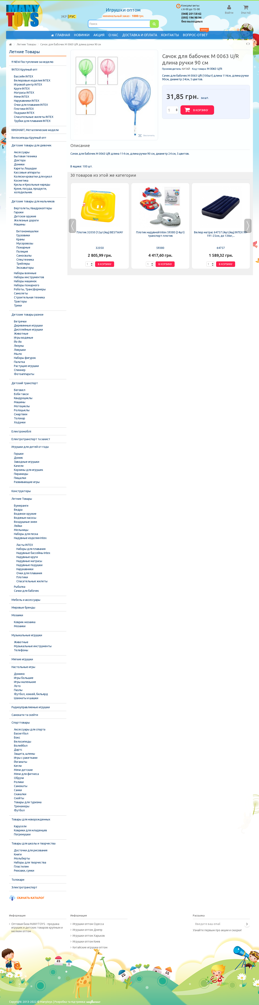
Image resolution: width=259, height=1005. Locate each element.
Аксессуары (22, 152)
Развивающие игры (27, 482)
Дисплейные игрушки (28, 329)
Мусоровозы (24, 243)
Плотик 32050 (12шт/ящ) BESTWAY (100, 232)
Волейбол (21, 745)
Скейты (19, 798)
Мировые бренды (23, 607)
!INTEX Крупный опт (24, 69)
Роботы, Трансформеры (30, 289)
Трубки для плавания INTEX (32, 121)
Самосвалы (24, 255)
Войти (229, 12)
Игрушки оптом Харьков (89, 935)
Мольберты (22, 858)
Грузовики (23, 235)
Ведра (18, 509)
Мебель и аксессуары (26, 599)
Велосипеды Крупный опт (29, 137)
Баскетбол (21, 733)
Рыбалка (19, 586)
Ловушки (20, 349)
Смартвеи (20, 414)
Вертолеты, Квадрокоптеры (33, 208)
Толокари (18, 879)
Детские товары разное (28, 314)
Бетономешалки (27, 231)
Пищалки (20, 478)
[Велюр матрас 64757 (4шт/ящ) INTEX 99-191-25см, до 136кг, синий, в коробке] (221, 207)
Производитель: (171, 69)
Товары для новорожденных (31, 819)
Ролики (19, 782)
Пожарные (23, 247)
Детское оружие (25, 216)
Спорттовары (21, 722)
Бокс (17, 737)
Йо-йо (18, 341)
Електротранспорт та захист (31, 439)
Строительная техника (29, 297)
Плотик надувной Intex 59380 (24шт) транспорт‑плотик (160, 234)
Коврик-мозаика (24, 622)
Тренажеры (21, 806)
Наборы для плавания (31, 549)
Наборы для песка (26, 534)
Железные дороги (26, 220)
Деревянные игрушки (28, 325)
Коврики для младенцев (30, 830)
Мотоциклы (22, 406)
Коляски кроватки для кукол (33, 176)
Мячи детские (23, 769)
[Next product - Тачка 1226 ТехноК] (249, 43)
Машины (19, 224)
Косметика (21, 180)
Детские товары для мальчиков (33, 201)
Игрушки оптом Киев (86, 941)
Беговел (19, 390)
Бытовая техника (25, 156)
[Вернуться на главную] (10, 44)
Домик (18, 457)
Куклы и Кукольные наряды (32, 184)
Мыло (18, 353)
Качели (18, 465)
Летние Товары (22, 498)
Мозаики (17, 615)
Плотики (22, 577)
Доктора (19, 160)
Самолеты (21, 293)
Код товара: (199, 69)
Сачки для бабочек (26, 590)
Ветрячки (20, 321)
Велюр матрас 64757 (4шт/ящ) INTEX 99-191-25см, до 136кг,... (221, 234)
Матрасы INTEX (24, 92)
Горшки (18, 453)
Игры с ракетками (25, 757)
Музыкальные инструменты (33, 646)
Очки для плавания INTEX (31, 104)
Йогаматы (20, 761)
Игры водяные (23, 337)
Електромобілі (21, 431)
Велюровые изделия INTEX (32, 80)
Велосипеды (22, 741)
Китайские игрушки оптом (90, 947)
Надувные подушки (29, 565)
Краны (20, 239)
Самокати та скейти (25, 714)
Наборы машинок (25, 281)
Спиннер (19, 370)
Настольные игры (23, 667)
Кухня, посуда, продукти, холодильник (30, 190)
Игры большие (23, 678)
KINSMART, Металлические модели (35, 130)
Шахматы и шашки (26, 698)
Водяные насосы (25, 517)
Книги (18, 854)
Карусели (20, 826)
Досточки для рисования (30, 850)
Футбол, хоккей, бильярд (31, 694)
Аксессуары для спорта (29, 729)
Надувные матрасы (29, 561)
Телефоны (21, 650)
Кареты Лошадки (25, 168)
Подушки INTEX (24, 112)
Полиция (22, 251)
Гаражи (18, 212)
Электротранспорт (24, 887)
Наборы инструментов (29, 277)
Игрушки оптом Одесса (88, 924)
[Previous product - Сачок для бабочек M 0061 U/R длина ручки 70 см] (246, 43)
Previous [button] (72, 226)
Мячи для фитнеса (26, 774)
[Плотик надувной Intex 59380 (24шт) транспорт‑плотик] (160, 207)
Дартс (18, 749)
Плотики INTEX (24, 108)
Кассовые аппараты (27, 172)
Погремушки (22, 834)
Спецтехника (25, 259)
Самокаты (20, 786)
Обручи (19, 778)
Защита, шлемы (24, 753)
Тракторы (20, 301)
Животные (21, 333)
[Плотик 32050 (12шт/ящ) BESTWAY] (100, 207)
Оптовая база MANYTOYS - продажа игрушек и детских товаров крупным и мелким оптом (37, 927)
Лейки (18, 525)
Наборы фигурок (25, 357)
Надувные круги (27, 557)
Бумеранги (21, 505)
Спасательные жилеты (32, 581)
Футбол (19, 810)
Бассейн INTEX (23, 76)
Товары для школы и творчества (33, 843)
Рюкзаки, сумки (24, 870)
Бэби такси (21, 394)
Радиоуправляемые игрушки (31, 707)
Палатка (19, 362)
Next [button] (248, 226)
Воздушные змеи (25, 521)
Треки (18, 305)
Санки (18, 790)
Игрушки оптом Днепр (87, 929)
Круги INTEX (22, 88)
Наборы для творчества (30, 862)
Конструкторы (21, 491)
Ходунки (19, 422)
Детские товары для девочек (31, 145)
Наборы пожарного (26, 285)
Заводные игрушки (26, 461)
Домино (19, 673)
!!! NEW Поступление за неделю (32, 61)
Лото (17, 686)
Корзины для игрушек (28, 469)
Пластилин (21, 866)
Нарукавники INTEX (26, 100)
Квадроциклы (23, 398)
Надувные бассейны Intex (33, 553)
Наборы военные (25, 273)
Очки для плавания (29, 573)
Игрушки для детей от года (30, 446)
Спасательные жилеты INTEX (33, 116)
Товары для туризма (27, 802)
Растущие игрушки (26, 366)
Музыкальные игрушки (27, 635)
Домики (19, 164)
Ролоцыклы (22, 410)
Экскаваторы (25, 267)
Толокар (19, 418)
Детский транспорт (25, 383)
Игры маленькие (25, 682)
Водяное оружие (25, 513)
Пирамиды (21, 474)
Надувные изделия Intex (30, 538)
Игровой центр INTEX (28, 84)
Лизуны (19, 345)
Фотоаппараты (24, 374)
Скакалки (20, 794)
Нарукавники (24, 569)
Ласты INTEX (24, 544)
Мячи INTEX (21, 96)
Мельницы (21, 530)
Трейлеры (23, 263)
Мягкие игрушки (22, 659)
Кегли (18, 765)
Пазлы (18, 690)
